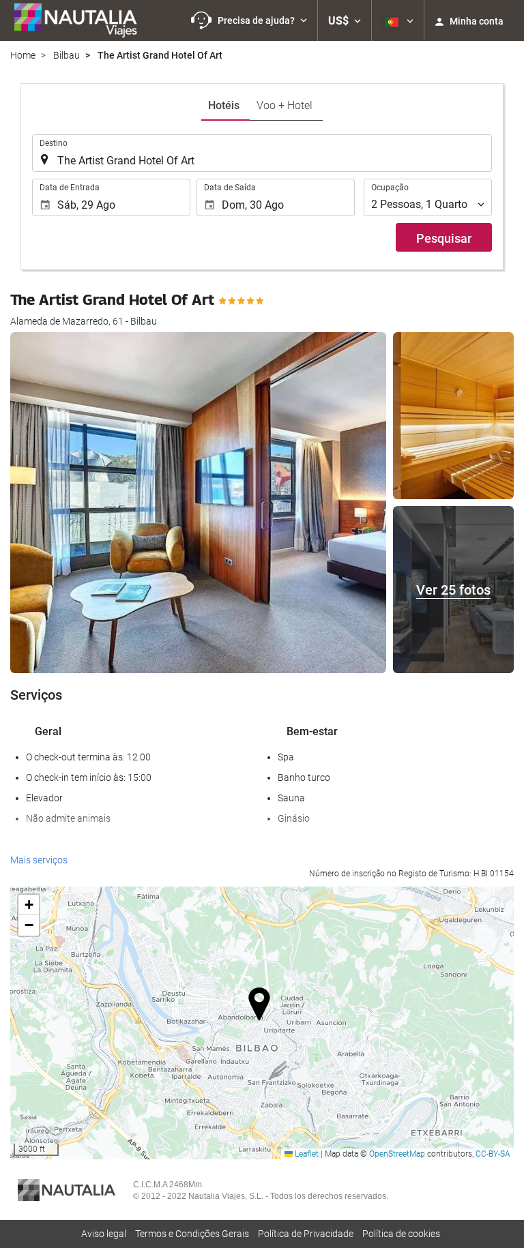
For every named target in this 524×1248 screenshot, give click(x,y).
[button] (249, 20)
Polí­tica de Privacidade (305, 1233)
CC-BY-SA (493, 1154)
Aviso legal (103, 1233)
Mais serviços (39, 860)
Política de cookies (401, 1233)
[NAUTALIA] (82, 20)
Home (22, 55)
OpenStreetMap (397, 1154)
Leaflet (306, 1154)
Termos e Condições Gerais (192, 1233)
